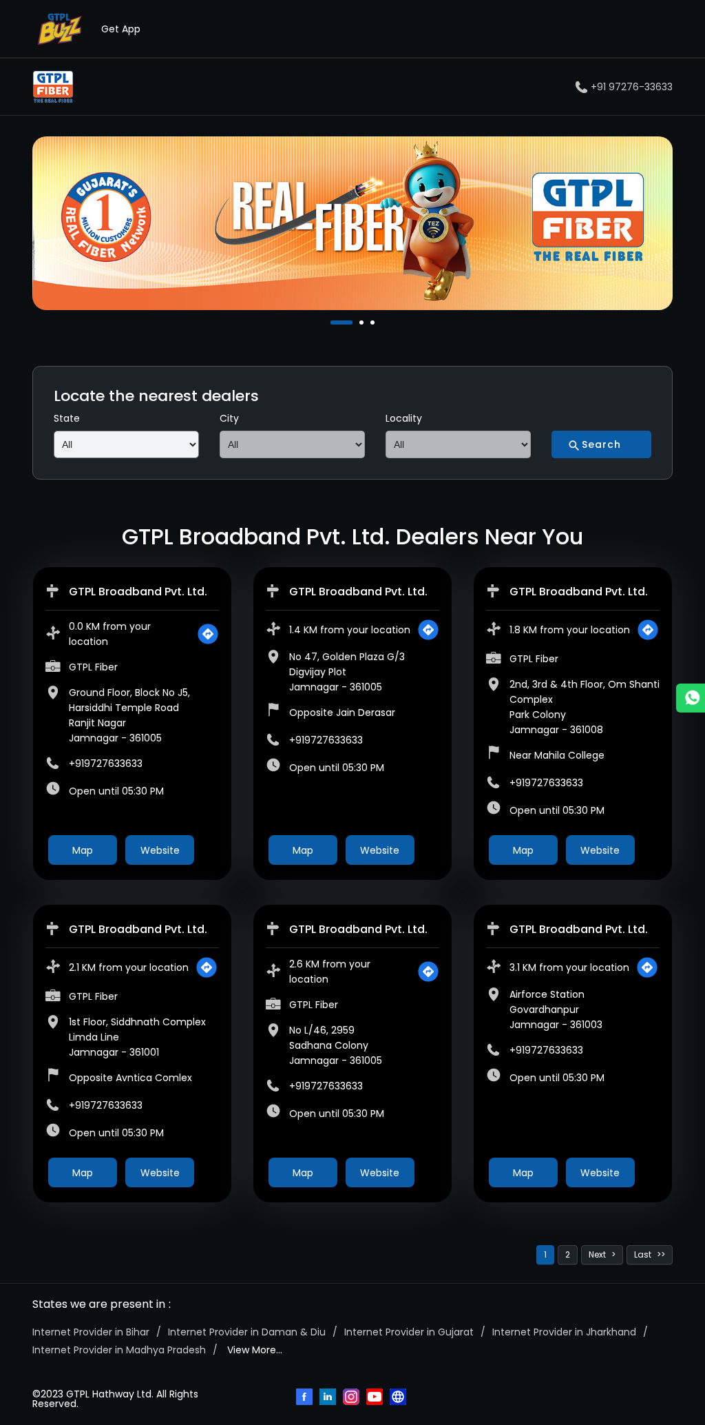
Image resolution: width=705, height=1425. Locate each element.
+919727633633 (106, 763)
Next (597, 1254)
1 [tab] (333, 322)
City (229, 418)
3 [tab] (373, 322)
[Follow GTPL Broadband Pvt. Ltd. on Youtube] (376, 1398)
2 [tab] (362, 322)
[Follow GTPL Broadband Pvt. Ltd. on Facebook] (305, 1398)
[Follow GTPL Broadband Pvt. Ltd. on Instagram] (352, 1398)
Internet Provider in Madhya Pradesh (119, 1349)
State (67, 418)
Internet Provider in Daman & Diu (247, 1331)
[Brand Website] (399, 1398)
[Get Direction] (208, 634)
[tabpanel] (352, 223)
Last (642, 1254)
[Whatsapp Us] (690, 698)
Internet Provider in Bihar (90, 1331)
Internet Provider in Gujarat (409, 1331)
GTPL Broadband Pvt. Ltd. (138, 591)
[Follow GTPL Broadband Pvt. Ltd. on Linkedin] (329, 1398)
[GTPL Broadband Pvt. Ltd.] (53, 87)
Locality (404, 418)
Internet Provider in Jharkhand (564, 1331)
